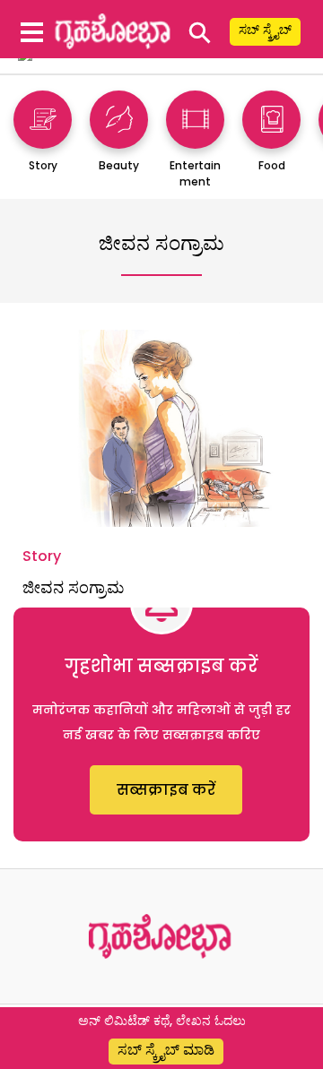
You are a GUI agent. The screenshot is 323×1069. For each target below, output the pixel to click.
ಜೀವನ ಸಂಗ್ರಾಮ (73, 587)
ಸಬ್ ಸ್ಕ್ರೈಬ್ (265, 30)
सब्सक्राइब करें (166, 790)
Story (41, 556)
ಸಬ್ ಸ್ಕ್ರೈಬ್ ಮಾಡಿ (166, 1049)
